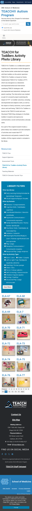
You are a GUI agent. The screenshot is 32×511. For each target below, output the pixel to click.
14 (15, 391)
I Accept (16, 507)
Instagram (5, 454)
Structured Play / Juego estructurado (14, 281)
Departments (20, 2)
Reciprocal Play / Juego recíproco (17, 251)
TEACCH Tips (6, 153)
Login (28, 491)
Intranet (14, 488)
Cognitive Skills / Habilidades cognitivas (15, 208)
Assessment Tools (8, 161)
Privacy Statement (24, 488)
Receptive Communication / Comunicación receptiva (15, 247)
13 (12, 391)
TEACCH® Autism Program (14, 13)
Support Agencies (7, 157)
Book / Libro (10, 258)
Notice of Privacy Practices (23, 494)
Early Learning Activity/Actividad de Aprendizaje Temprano (17, 194)
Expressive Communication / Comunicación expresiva (15, 219)
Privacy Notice (16, 504)
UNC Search (28, 2)
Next (22, 391)
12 (9, 391)
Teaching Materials (8, 171)
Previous (4, 389)
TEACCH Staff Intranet (16, 467)
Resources (6, 149)
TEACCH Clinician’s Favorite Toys (12, 175)
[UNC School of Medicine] (16, 481)
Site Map (16, 420)
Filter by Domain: (9, 201)
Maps (13, 2)
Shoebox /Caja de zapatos (14, 275)
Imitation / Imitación (13, 233)
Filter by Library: (8, 190)
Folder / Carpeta (23, 258)
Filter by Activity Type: (11, 254)
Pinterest (12, 454)
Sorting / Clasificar (12, 277)
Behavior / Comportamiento (15, 205)
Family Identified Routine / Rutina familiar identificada (17, 224)
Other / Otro (10, 268)
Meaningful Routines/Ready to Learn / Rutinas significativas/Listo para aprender (17, 238)
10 (3, 391)
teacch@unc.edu (19, 445)
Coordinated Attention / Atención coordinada (17, 213)
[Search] (28, 24)
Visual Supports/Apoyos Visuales (17, 198)
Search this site (7, 28)
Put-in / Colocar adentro (14, 270)
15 (18, 391)
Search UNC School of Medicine (11, 30)
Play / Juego (10, 244)
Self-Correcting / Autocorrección (17, 272)
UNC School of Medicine (10, 8)
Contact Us (16, 414)
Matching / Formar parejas (15, 265)
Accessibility (8, 2)
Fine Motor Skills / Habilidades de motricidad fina (17, 229)
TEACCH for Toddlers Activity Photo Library (14, 166)
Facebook (2, 454)
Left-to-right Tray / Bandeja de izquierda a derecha (16, 261)
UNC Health (6, 488)
